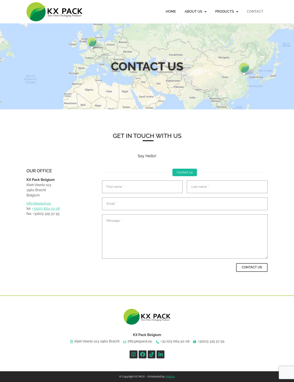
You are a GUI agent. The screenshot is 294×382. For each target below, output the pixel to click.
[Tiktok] (152, 354)
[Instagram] (134, 354)
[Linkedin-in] (160, 354)
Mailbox (170, 376)
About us (193, 11)
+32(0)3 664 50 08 (46, 208)
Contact (255, 11)
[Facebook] (143, 354)
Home (171, 11)
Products (224, 11)
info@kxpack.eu (38, 203)
